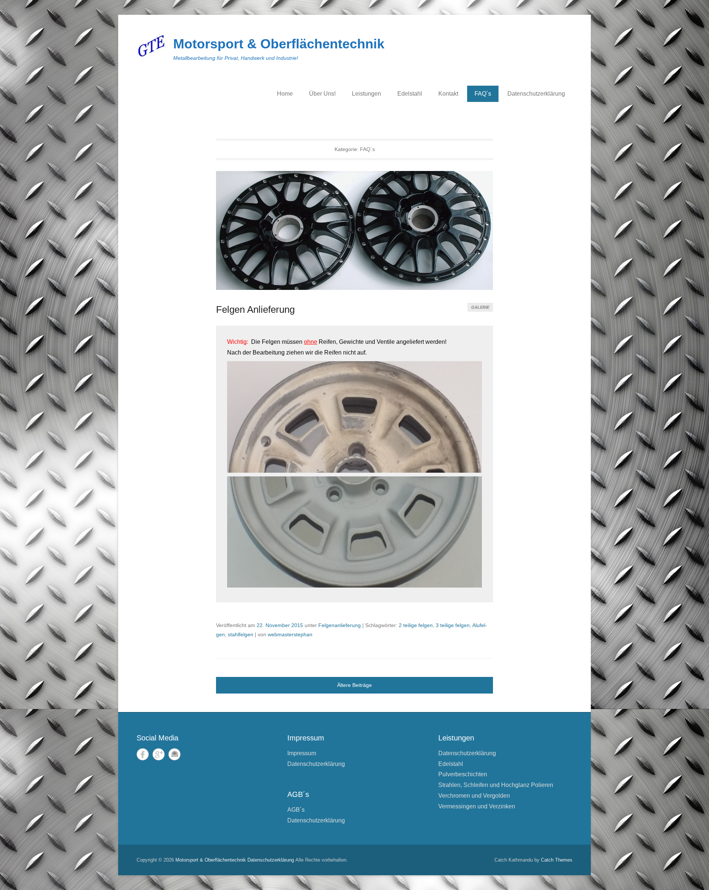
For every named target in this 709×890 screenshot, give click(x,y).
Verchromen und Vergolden (474, 796)
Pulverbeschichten (462, 774)
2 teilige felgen (416, 625)
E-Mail (174, 754)
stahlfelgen (240, 634)
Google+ (159, 754)
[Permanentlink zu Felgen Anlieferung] (354, 230)
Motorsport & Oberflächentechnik (278, 43)
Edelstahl (409, 93)
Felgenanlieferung (339, 625)
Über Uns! (322, 93)
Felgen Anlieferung (255, 309)
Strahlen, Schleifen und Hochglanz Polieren (495, 785)
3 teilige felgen (453, 625)
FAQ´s (483, 93)
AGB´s (296, 810)
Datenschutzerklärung (536, 93)
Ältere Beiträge (354, 685)
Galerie (480, 307)
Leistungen (366, 93)
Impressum (301, 753)
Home (285, 93)
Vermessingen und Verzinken (476, 806)
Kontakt (448, 93)
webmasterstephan (290, 634)
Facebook (143, 754)
